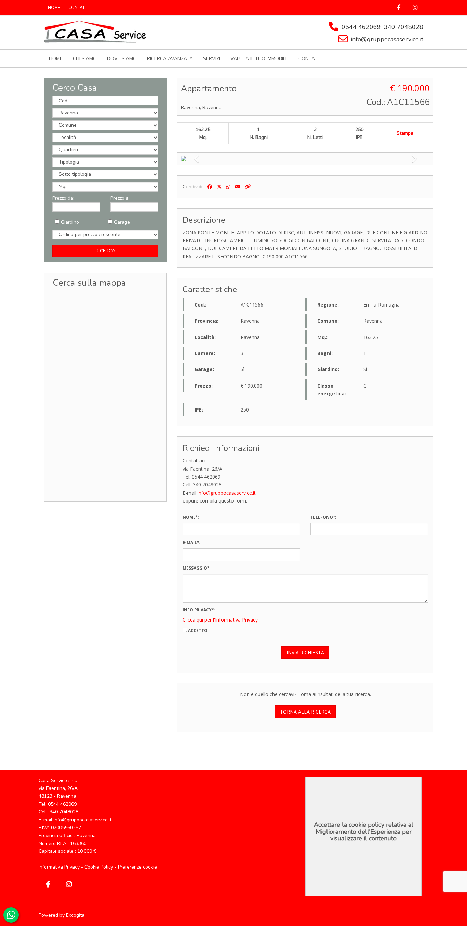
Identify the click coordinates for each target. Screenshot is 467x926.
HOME (54, 7)
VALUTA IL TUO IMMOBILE (259, 58)
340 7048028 (403, 27)
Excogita (75, 915)
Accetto (197, 630)
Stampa (405, 133)
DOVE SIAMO (122, 58)
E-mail (190, 542)
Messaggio (195, 568)
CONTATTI (78, 7)
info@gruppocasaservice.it (387, 39)
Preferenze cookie (137, 867)
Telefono (321, 517)
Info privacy (197, 609)
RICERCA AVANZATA (170, 58)
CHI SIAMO (85, 58)
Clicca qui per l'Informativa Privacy (220, 619)
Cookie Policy (98, 867)
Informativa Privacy (59, 867)
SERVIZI (211, 58)
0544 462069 (361, 27)
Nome (189, 517)
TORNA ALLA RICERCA (305, 711)
